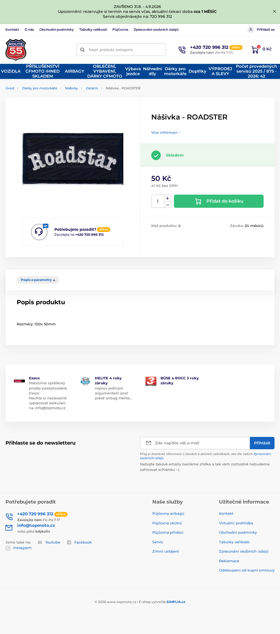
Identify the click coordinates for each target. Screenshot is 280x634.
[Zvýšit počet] (167, 198)
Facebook (83, 542)
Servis (157, 542)
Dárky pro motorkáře (39, 88)
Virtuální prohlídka (236, 523)
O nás (29, 29)
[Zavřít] (274, 11)
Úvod (9, 88)
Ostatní (92, 88)
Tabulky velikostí (93, 29)
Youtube (52, 542)
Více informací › (165, 132)
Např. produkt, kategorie (111, 49)
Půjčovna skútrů (167, 523)
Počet (157, 201)
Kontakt (12, 29)
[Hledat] (83, 50)
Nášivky (71, 88)
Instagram (22, 547)
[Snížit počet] (167, 204)
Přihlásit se (266, 29)
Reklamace (229, 561)
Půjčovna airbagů (168, 513)
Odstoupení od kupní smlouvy (247, 570)
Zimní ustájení (165, 551)
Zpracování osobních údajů (156, 29)
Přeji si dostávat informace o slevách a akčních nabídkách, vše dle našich (205, 456)
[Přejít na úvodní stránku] (15, 50)
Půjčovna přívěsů (167, 532)
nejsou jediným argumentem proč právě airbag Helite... (113, 393)
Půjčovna (120, 29)
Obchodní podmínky (56, 29)
